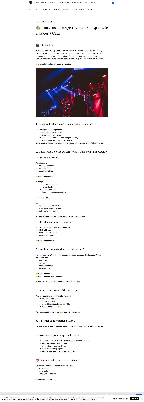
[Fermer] (141, 398)
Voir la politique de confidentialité (88, 400)
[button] (64, 2)
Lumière (56, 9)
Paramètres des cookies (120, 399)
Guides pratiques (78, 9)
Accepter (135, 399)
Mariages (90, 9)
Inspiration (66, 9)
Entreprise (46, 9)
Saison (37, 9)
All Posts (28, 9)
